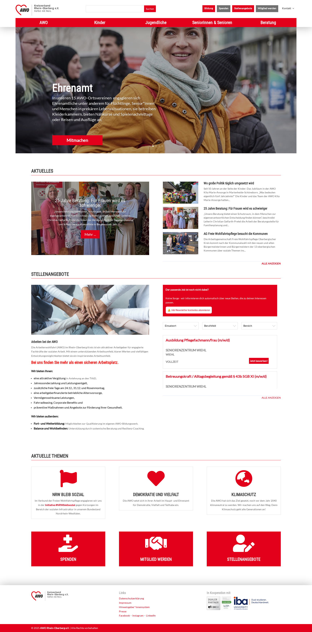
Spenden (223, 8)
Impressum (125, 602)
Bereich (247, 325)
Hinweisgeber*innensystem (134, 607)
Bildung (208, 8)
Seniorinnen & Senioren (212, 23)
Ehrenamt (72, 88)
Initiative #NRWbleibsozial (60, 504)
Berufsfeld (210, 325)
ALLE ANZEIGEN (271, 397)
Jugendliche (155, 23)
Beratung (268, 23)
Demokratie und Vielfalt (156, 494)
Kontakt (286, 8)
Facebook (124, 615)
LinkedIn (151, 615)
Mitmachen (77, 140)
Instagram (138, 615)
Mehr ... (90, 234)
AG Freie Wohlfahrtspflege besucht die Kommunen (236, 234)
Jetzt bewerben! (259, 360)
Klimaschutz (243, 494)
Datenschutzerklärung (131, 598)
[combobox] (181, 325)
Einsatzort (170, 325)
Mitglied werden (267, 8)
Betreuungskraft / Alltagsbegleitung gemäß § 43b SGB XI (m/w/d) (216, 376)
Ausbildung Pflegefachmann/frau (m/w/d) (198, 340)
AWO (44, 23)
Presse (122, 611)
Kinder (99, 23)
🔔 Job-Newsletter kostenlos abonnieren (189, 310)
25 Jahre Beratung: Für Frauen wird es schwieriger (90, 203)
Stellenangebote (243, 8)
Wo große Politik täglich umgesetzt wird (229, 183)
